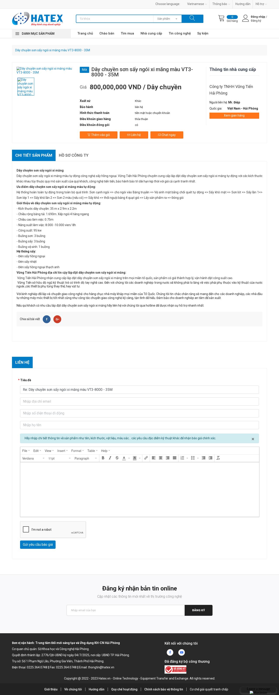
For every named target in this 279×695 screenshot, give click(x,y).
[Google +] (57, 319)
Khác (138, 101)
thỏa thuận (141, 119)
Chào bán (106, 33)
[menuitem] (26, 450)
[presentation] (26, 451)
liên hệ (139, 107)
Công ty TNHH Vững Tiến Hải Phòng (231, 89)
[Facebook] (47, 319)
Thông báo (219, 4)
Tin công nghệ (180, 33)
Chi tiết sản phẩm (33, 155)
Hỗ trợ (260, 4)
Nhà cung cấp (151, 33)
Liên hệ (135, 135)
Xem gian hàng (234, 115)
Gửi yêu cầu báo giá (38, 544)
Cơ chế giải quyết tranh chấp (209, 689)
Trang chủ (85, 33)
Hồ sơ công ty (73, 155)
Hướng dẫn (242, 4)
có (136, 125)
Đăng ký (198, 610)
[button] (33, 458)
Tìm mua (127, 33)
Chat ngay (168, 135)
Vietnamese (195, 4)
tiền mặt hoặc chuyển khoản (152, 113)
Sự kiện (202, 33)
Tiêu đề (25, 380)
